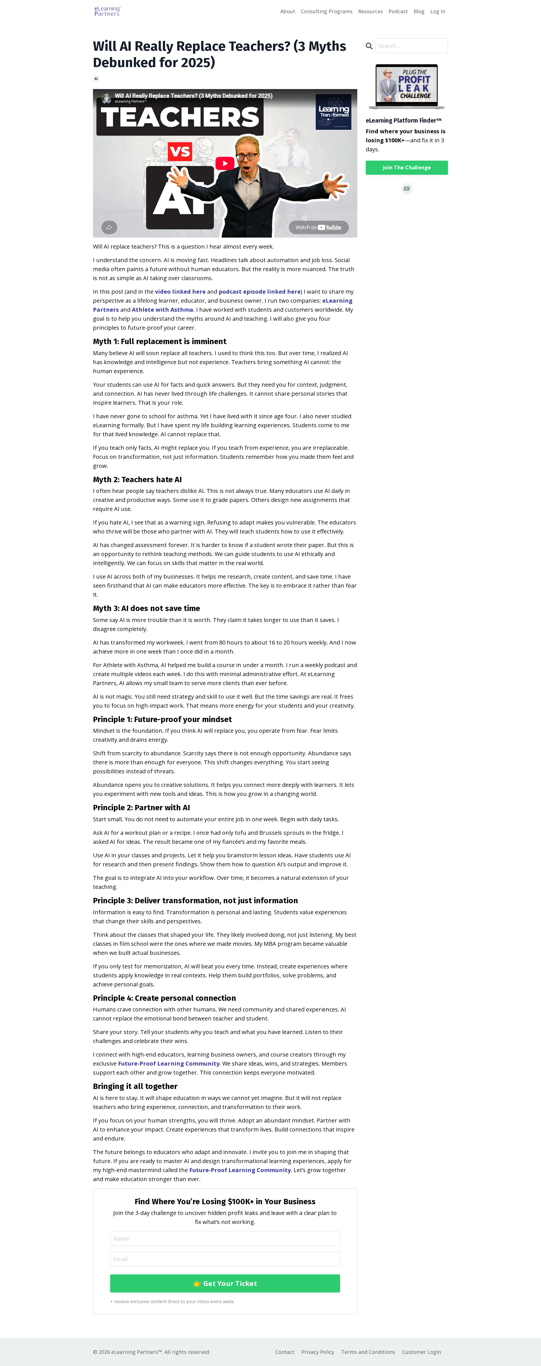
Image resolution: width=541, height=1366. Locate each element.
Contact (284, 1352)
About (287, 11)
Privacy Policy (317, 1352)
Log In (437, 11)
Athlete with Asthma (162, 309)
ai (96, 79)
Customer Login (421, 1352)
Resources (370, 11)
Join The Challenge (407, 167)
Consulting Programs (326, 11)
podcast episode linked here (260, 291)
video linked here (180, 291)
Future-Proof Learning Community (168, 1063)
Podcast (398, 11)
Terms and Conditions (368, 1352)
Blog (419, 11)
